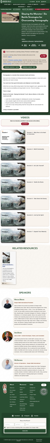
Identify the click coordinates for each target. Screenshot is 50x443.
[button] (4, 13)
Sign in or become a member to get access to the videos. (25, 120)
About (29, 6)
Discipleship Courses (19, 4)
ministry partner (7, 63)
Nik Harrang (18, 360)
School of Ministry (33, 4)
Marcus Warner (19, 299)
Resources (21, 6)
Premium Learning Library (15, 60)
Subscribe (25, 430)
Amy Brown (18, 332)
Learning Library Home (6, 9)
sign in (10, 56)
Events (43, 4)
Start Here (7, 4)
